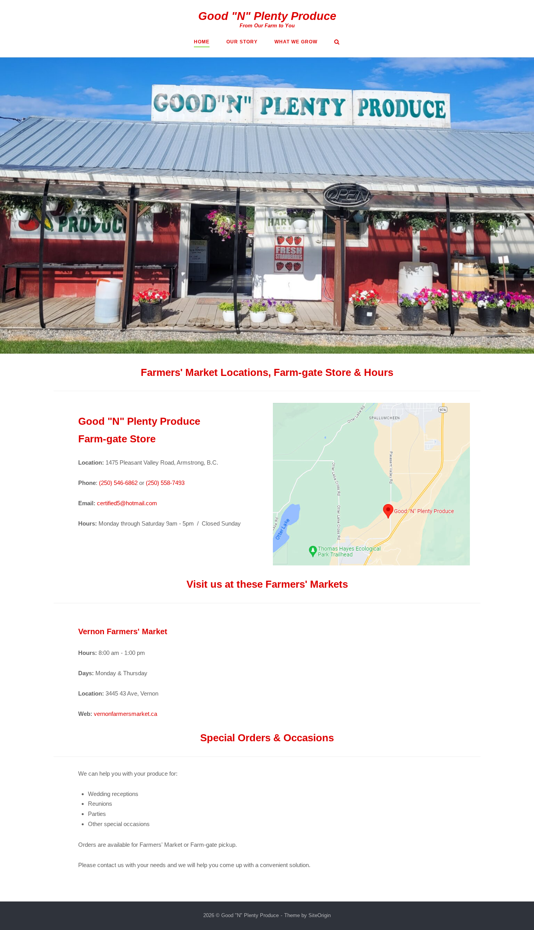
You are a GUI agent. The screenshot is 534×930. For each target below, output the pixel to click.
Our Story (242, 42)
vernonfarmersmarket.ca (125, 713)
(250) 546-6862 (118, 482)
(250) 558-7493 (165, 482)
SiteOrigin (319, 915)
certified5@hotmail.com (127, 503)
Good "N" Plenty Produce (267, 16)
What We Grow (295, 42)
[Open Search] (336, 42)
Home (202, 42)
